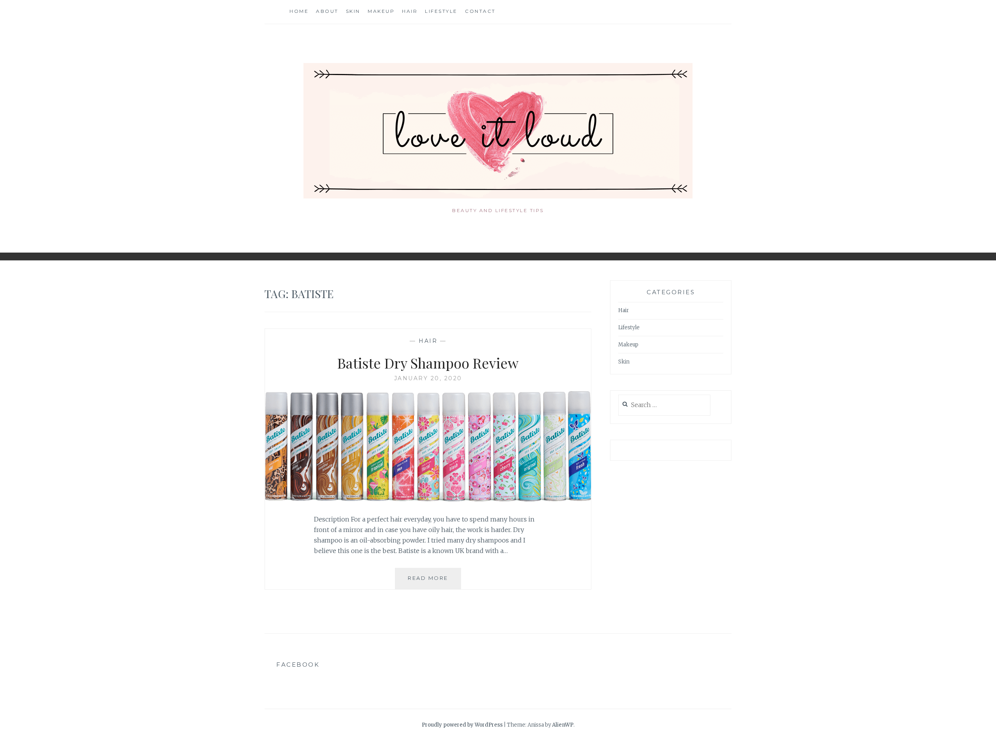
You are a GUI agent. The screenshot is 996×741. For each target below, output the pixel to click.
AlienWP (562, 725)
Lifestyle (441, 11)
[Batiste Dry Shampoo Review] (428, 499)
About (327, 11)
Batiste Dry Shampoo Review (428, 362)
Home (299, 11)
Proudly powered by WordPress (462, 725)
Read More (434, 581)
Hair (409, 11)
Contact (480, 11)
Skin (353, 11)
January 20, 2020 (428, 378)
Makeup (381, 11)
